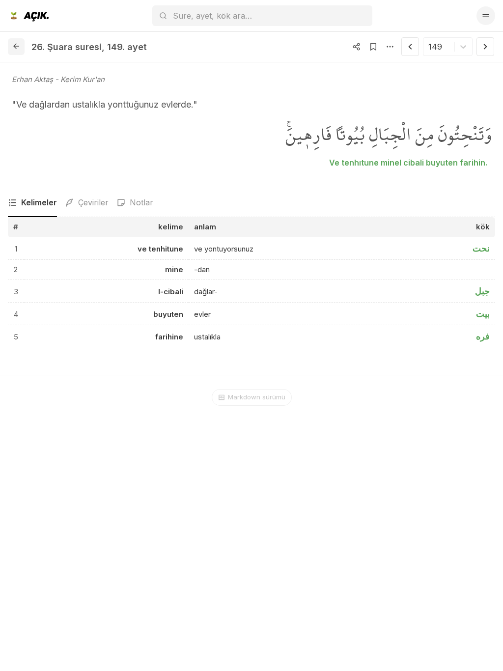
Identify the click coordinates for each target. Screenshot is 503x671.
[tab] (32, 203)
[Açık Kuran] (28, 16)
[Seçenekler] (390, 46)
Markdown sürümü (256, 397)
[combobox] (429, 47)
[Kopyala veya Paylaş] (356, 46)
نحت (481, 248)
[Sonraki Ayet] (485, 46)
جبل (482, 291)
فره (483, 336)
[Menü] (485, 15)
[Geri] (16, 46)
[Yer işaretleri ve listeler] (373, 46)
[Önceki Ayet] (410, 46)
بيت (483, 313)
